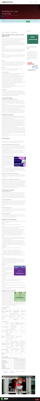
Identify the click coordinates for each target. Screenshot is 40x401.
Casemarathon (7, 2)
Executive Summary (5, 371)
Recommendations (12, 372)
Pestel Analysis (23, 371)
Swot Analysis (12, 371)
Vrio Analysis (17, 371)
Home (3, 32)
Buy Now (28, 21)
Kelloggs (7, 32)
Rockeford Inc (14, 32)
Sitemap (13, 398)
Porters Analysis (5, 372)
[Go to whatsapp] (2, 399)
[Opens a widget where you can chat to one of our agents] (37, 400)
